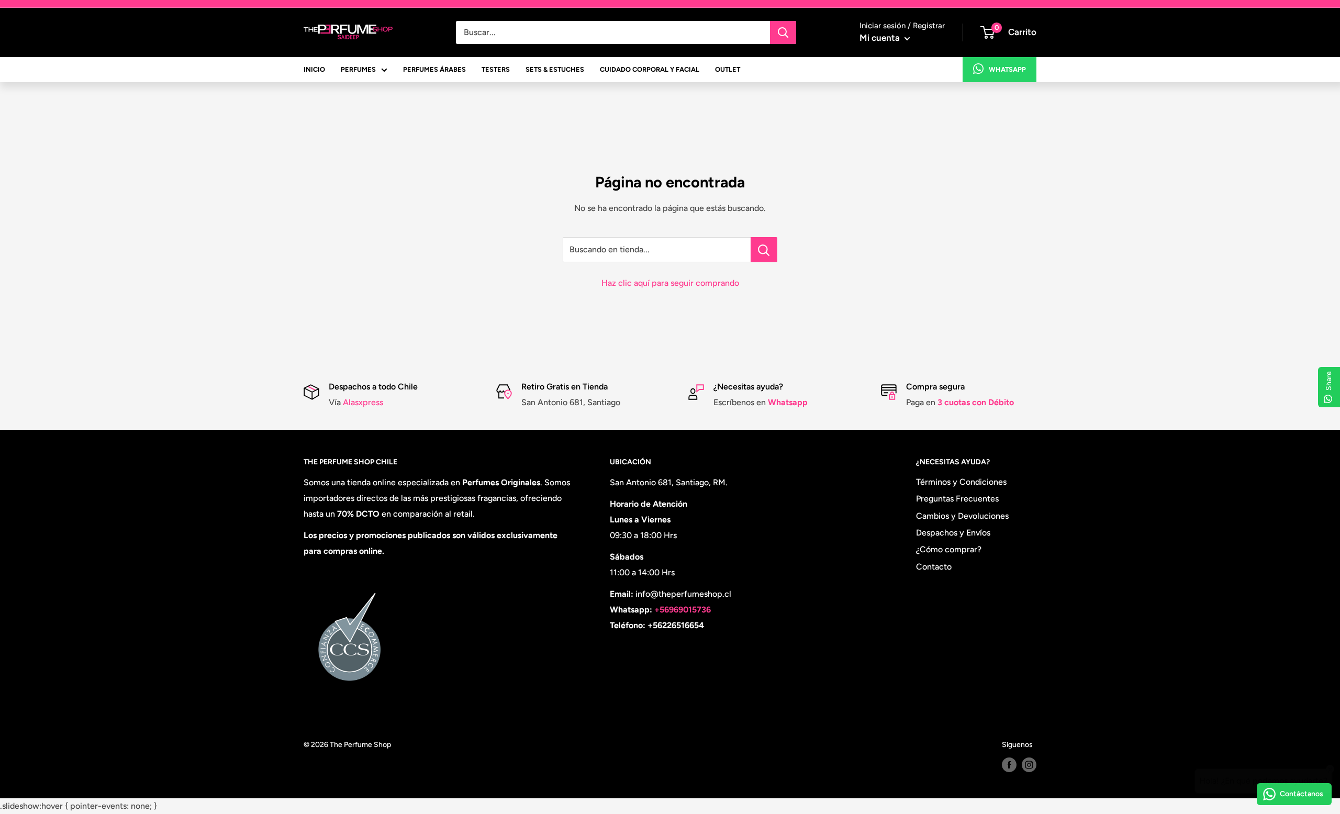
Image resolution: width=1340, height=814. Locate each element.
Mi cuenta (880, 37)
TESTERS (496, 69)
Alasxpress (362, 402)
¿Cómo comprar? (948, 549)
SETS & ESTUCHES (555, 69)
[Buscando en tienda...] (764, 249)
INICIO (314, 69)
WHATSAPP (1007, 69)
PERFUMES (358, 69)
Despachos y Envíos (953, 533)
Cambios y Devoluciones (962, 516)
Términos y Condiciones (961, 482)
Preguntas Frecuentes (957, 499)
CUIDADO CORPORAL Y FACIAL (649, 69)
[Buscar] (783, 32)
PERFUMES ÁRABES (434, 69)
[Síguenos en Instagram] (1029, 764)
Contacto (934, 567)
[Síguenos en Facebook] (1009, 764)
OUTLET (727, 69)
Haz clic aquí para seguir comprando (670, 283)
